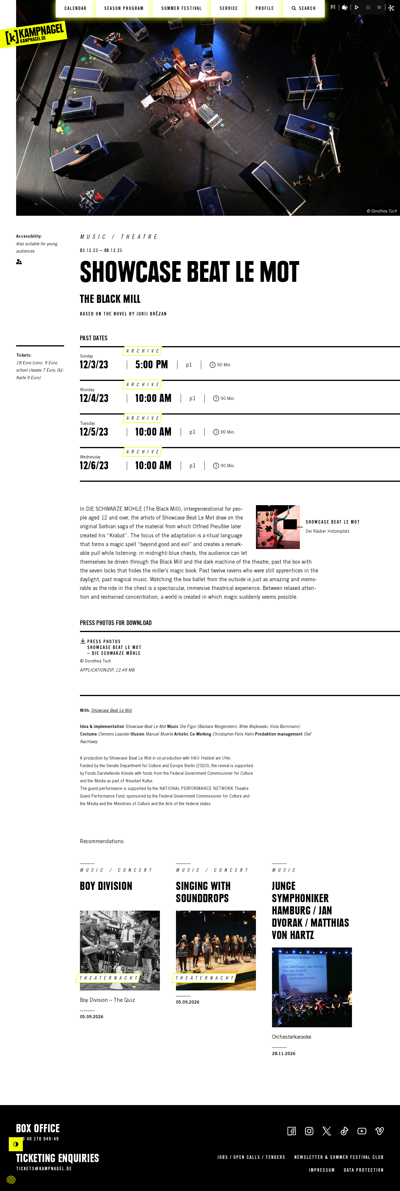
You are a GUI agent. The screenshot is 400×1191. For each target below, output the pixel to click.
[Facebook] (291, 1130)
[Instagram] (309, 1130)
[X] (326, 1130)
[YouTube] (362, 1130)
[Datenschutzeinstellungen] (11, 1180)
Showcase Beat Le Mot (111, 711)
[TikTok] (344, 1130)
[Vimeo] (379, 1130)
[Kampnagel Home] (33, 24)
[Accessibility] (345, 7)
